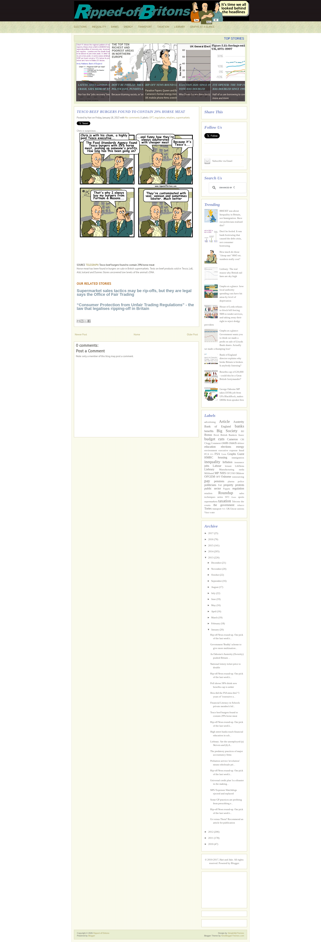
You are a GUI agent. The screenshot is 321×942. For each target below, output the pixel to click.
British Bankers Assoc (232, 435)
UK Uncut (231, 508)
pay (207, 481)
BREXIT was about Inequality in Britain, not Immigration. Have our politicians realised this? (231, 218)
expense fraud (236, 450)
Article (224, 421)
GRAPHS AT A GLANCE (202, 26)
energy (240, 446)
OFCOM (231, 473)
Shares (233, 497)
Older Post (192, 334)
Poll (220, 485)
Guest (240, 453)
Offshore (240, 473)
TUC (224, 509)
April (214, 611)
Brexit (216, 435)
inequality (212, 462)
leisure (228, 466)
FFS (211, 454)
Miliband (209, 473)
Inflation (227, 462)
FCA (206, 454)
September (216, 581)
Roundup (225, 493)
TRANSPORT (145, 26)
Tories (208, 508)
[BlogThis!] (82, 321)
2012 (211, 831)
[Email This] (78, 321)
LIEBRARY (179, 26)
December (216, 562)
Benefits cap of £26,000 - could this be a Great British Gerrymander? (232, 375)
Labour (217, 465)
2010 (211, 844)
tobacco (240, 505)
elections (226, 446)
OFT (151, 117)
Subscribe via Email (222, 161)
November (216, 568)
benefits (208, 431)
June (213, 599)
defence (240, 443)
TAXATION (163, 26)
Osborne (226, 476)
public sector (212, 488)
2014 (211, 551)
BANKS (115, 26)
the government (223, 505)
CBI (242, 439)
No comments (132, 117)
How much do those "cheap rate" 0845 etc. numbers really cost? (230, 255)
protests (239, 485)
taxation (224, 501)
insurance (239, 462)
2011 (211, 838)
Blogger (235, 863)
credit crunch (229, 443)
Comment (216, 443)
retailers (170, 117)
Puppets (226, 489)
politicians (210, 485)
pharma (231, 481)
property (228, 485)
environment (210, 450)
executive (223, 450)
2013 (211, 557)
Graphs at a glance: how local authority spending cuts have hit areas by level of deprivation (232, 293)
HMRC (208, 457)
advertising (210, 422)
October (215, 574)
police (241, 481)
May (213, 605)
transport (217, 508)
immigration (238, 457)
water (212, 512)
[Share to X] (85, 321)
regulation (160, 117)
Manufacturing (226, 469)
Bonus (208, 434)
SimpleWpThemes (236, 933)
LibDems (239, 466)
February (216, 623)
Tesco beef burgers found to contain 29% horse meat (131, 112)
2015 (211, 545)
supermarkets (183, 117)
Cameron (232, 439)
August (215, 587)
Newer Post (81, 334)
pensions (219, 481)
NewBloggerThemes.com (232, 936)
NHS (223, 473)
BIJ (242, 431)
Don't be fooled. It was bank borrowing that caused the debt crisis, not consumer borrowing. (231, 238)
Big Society (227, 431)
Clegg (207, 443)
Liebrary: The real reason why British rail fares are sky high (231, 273)
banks (239, 426)
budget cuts (214, 439)
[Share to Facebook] (89, 321)
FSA (217, 453)
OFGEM (209, 476)
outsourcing (238, 476)
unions (240, 508)
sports (241, 497)
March (214, 617)
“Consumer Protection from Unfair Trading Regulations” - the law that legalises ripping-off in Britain (135, 306)
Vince (206, 512)
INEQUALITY (99, 26)
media (241, 469)
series (220, 497)
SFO (227, 497)
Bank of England (217, 426)
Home (137, 334)
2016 (211, 539)
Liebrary (209, 469)
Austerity (238, 421)
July (213, 593)
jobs (206, 465)
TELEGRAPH (92, 264)
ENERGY (128, 26)
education (210, 446)
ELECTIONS (80, 26)
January (215, 629)
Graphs (231, 453)
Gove (223, 454)
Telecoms (236, 501)
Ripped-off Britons (101, 933)
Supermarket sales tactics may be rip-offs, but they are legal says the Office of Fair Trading (134, 292)
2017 (211, 533)
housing (222, 457)
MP (217, 473)
